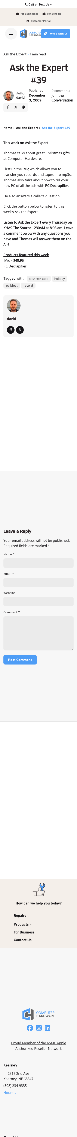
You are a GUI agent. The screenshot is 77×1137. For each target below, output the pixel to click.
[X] (15, 107)
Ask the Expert (15, 54)
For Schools (54, 13)
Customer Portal (40, 21)
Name (9, 554)
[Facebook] (8, 107)
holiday (59, 278)
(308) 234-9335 (15, 1085)
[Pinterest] (23, 107)
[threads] (11, 330)
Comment (11, 612)
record (28, 285)
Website (9, 593)
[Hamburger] (11, 34)
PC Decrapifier (15, 266)
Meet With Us (59, 33)
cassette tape (38, 278)
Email (8, 573)
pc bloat (12, 285)
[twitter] (20, 330)
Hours (8, 1092)
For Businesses (29, 13)
